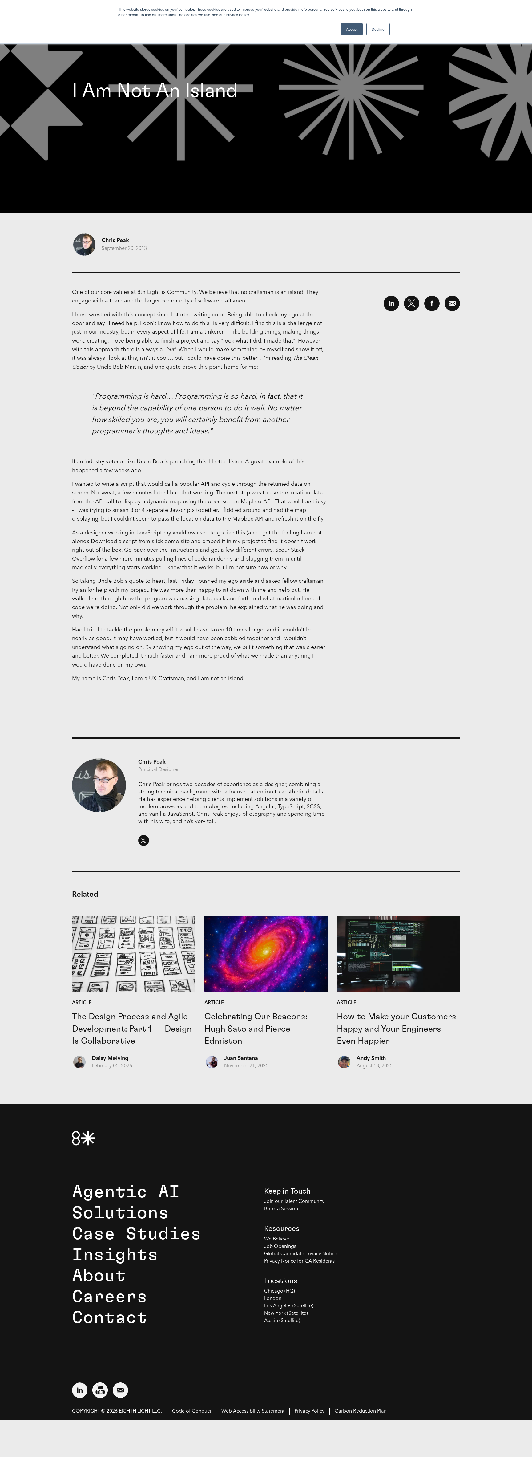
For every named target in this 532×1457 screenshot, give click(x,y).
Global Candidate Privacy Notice (300, 1254)
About (99, 1276)
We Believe (276, 1239)
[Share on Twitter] (411, 303)
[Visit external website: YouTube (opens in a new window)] (100, 1390)
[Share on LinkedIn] (391, 303)
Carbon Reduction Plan (361, 1411)
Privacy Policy (309, 1411)
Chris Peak (115, 240)
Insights (115, 1255)
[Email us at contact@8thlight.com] (120, 1390)
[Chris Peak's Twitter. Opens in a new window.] (143, 840)
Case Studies (136, 1234)
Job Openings (280, 1246)
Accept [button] (351, 29)
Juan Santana (241, 1058)
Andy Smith (371, 1058)
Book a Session (281, 1209)
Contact (109, 1317)
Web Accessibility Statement (252, 1411)
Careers (109, 1296)
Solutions (120, 1213)
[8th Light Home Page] (83, 1138)
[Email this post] (452, 303)
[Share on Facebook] (432, 303)
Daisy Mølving (110, 1058)
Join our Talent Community (294, 1201)
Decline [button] (378, 29)
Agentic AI (126, 1192)
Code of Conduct (191, 1411)
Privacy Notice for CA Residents (299, 1261)
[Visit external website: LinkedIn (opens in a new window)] (79, 1390)
